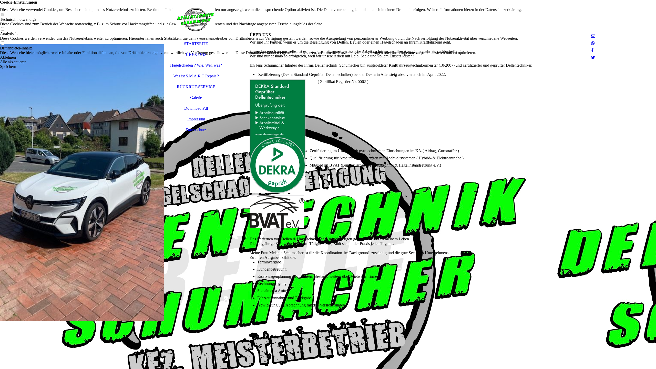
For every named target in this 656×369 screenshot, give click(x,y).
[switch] (2, 15)
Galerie (196, 97)
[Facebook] (592, 50)
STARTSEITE (196, 44)
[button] (261, 57)
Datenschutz (196, 130)
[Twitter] (593, 57)
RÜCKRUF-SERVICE (196, 87)
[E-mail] (593, 36)
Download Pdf (196, 108)
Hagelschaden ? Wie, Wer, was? (196, 65)
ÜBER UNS (196, 54)
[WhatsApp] (593, 43)
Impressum (196, 119)
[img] (82, 184)
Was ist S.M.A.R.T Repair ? (196, 76)
